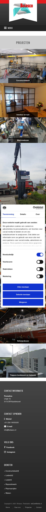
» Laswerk (8, 480)
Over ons (17, 507)
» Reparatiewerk (10, 484)
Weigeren (23, 302)
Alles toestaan (23, 287)
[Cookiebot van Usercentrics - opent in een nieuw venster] (33, 207)
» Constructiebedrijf (11, 471)
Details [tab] (23, 214)
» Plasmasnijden (10, 488)
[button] (8, 28)
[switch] (40, 262)
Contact (39, 507)
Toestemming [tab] (8, 214)
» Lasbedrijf (8, 475)
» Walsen (7, 493)
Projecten (28, 507)
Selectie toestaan (23, 294)
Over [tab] (38, 214)
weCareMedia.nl (36, 503)
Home (8, 507)
